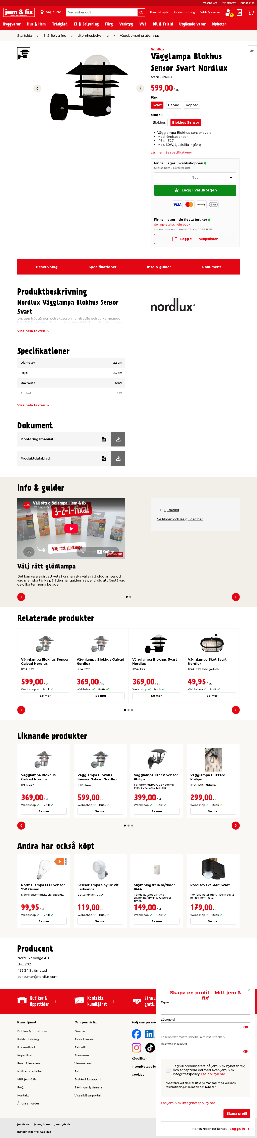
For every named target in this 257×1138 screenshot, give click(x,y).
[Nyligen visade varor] (252, 51)
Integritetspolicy (144, 1066)
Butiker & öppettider (32, 1031)
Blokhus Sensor (185, 122)
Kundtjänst (247, 3)
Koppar (192, 105)
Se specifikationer (179, 152)
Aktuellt (80, 1047)
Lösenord (168, 1019)
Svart (157, 105)
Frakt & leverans (29, 1063)
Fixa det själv (159, 12)
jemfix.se (23, 1124)
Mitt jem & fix (27, 1079)
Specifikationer (102, 267)
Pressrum (81, 1055)
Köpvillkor (24, 1055)
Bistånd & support (87, 1079)
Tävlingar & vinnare (88, 1087)
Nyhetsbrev (229, 3)
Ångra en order (28, 1103)
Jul (76, 1071)
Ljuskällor (171, 510)
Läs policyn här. (213, 1074)
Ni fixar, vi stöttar (29, 1071)
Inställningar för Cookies (34, 1132)
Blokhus (159, 122)
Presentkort (209, 3)
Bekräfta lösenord (174, 1044)
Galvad (173, 105)
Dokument (211, 267)
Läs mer (156, 152)
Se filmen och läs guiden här (180, 519)
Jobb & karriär (210, 12)
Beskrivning (47, 267)
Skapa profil (237, 1114)
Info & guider (159, 267)
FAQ (20, 1087)
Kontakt (23, 1095)
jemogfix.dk (62, 1124)
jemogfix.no (42, 1124)
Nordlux (157, 49)
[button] (127, 597)
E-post (166, 1002)
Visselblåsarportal (87, 1095)
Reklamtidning (184, 12)
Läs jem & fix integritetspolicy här (188, 1103)
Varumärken (83, 1063)
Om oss (80, 1031)
